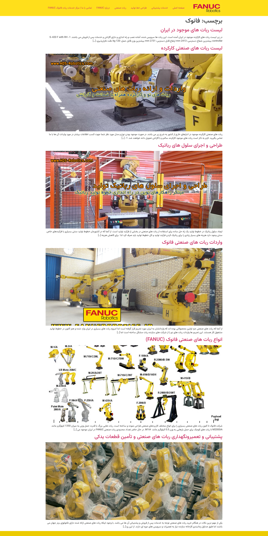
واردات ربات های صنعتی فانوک (192, 242)
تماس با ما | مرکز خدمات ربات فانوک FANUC (70, 8)
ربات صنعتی (120, 8)
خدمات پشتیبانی (159, 8)
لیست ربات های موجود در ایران (191, 30)
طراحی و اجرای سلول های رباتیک (190, 145)
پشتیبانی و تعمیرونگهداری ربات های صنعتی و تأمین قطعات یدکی (158, 437)
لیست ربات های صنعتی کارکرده (191, 48)
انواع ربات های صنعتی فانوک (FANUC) (184, 340)
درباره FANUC (103, 8)
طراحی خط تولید (139, 8)
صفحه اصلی (178, 8)
